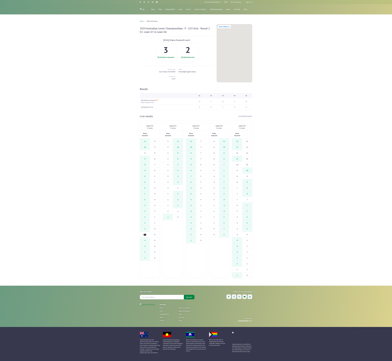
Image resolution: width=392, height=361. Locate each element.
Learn (180, 9)
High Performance (216, 9)
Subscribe (189, 297)
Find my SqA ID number (212, 2)
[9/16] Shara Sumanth (166, 57)
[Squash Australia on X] (148, 2)
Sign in (248, 2)
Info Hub (237, 9)
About (228, 9)
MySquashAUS (170, 9)
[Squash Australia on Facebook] (140, 2)
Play (160, 9)
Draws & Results (200, 9)
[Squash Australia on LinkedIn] (152, 2)
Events (188, 9)
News (153, 9)
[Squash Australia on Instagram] (144, 2)
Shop (245, 9)
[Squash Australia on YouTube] (157, 2)
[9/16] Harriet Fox (187, 57)
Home (142, 21)
